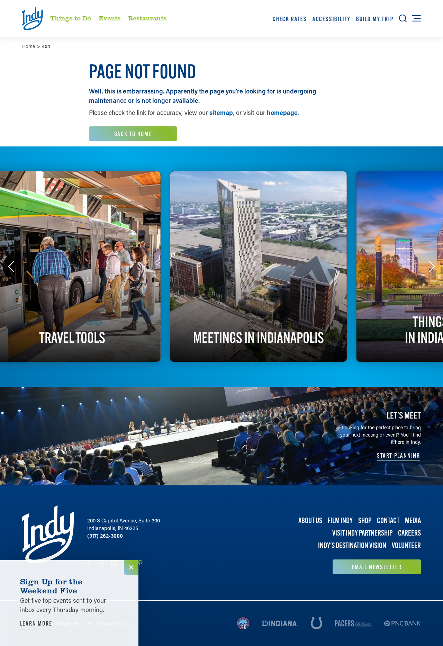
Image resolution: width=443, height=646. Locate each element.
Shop (364, 520)
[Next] (431, 266)
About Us (310, 520)
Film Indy (340, 520)
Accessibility (331, 19)
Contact (388, 520)
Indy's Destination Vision (352, 545)
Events (110, 18)
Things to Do (71, 18)
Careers (409, 533)
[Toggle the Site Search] (403, 18)
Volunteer (406, 545)
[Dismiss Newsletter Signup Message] (131, 567)
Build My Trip (375, 19)
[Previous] (11, 266)
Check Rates (290, 19)
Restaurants (147, 18)
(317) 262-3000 (105, 535)
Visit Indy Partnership (362, 533)
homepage (282, 112)
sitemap (221, 112)
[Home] (48, 539)
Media (413, 520)
